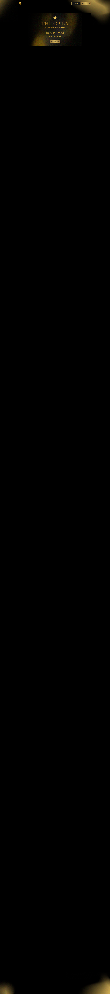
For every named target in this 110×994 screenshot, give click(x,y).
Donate (75, 3)
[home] (20, 3)
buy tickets (86, 3)
